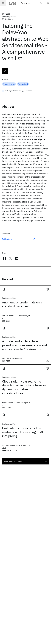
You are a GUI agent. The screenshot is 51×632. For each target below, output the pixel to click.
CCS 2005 (6, 14)
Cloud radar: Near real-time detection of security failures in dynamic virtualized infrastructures (24, 387)
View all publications (13, 461)
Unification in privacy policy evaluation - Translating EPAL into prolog (23, 432)
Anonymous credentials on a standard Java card (22, 304)
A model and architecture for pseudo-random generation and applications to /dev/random (24, 345)
